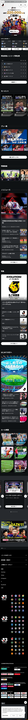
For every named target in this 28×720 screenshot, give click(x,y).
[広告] (14, 532)
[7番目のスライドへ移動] (17, 511)
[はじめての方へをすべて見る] (14, 374)
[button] (21, 5)
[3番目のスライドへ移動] (15, 35)
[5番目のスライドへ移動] (15, 511)
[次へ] (25, 496)
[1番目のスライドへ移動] (11, 35)
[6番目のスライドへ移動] (16, 511)
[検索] (25, 5)
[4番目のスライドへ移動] (16, 35)
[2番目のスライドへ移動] (11, 511)
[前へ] (2, 496)
